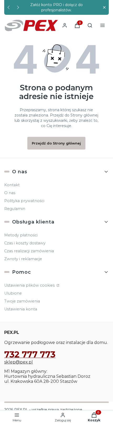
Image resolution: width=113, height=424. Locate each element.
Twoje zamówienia (22, 301)
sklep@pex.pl (18, 362)
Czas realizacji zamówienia (29, 251)
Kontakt (12, 185)
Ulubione (13, 293)
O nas (9, 192)
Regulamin (14, 208)
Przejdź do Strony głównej (56, 143)
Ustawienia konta (20, 309)
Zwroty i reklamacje (23, 259)
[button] (104, 7)
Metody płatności (21, 235)
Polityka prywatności (24, 200)
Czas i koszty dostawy (24, 243)
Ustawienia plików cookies (30, 285)
